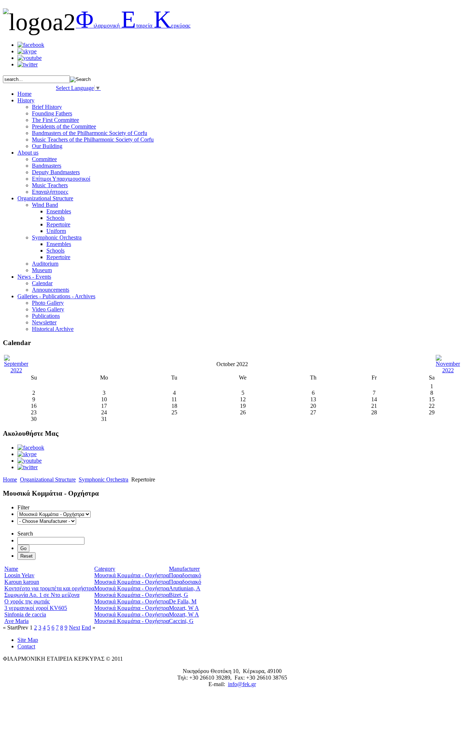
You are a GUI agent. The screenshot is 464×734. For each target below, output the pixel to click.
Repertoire (58, 224)
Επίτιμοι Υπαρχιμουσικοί (61, 179)
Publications (46, 316)
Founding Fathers (52, 113)
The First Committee (55, 120)
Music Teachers (50, 185)
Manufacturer (184, 569)
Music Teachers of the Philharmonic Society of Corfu (93, 139)
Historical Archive (53, 329)
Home (10, 479)
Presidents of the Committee (64, 126)
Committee (44, 159)
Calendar (42, 283)
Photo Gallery (48, 303)
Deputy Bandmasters (56, 172)
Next (74, 627)
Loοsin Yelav (19, 575)
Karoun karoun (21, 582)
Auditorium (45, 264)
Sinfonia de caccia (25, 614)
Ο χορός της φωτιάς (27, 601)
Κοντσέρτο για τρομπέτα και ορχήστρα (49, 588)
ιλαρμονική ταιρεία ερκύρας (133, 25)
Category (104, 569)
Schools (55, 218)
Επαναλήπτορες (50, 192)
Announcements (50, 290)
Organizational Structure (48, 479)
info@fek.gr (242, 684)
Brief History (47, 107)
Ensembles (58, 211)
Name (11, 569)
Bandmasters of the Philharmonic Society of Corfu (89, 133)
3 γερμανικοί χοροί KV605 (35, 608)
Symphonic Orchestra (57, 237)
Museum (42, 270)
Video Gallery (48, 309)
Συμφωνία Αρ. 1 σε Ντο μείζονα (41, 595)
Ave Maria (16, 621)
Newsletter (44, 322)
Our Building (47, 146)
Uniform (56, 231)
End (86, 627)
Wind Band (45, 205)
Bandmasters (46, 166)
